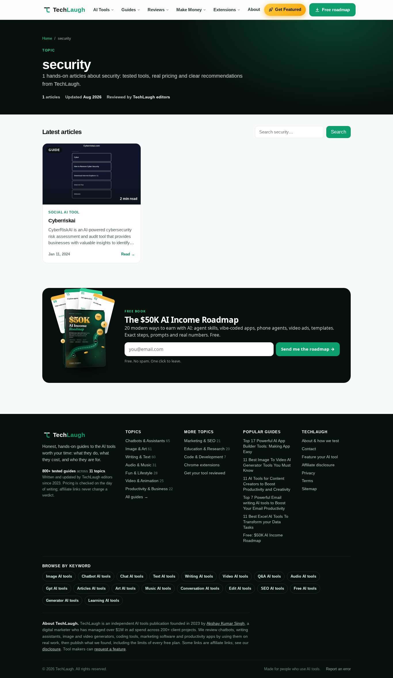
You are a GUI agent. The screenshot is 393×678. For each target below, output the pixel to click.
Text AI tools (164, 576)
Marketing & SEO (202, 440)
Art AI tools (125, 588)
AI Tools (101, 9)
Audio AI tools (303, 576)
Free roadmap (336, 9)
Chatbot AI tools (96, 576)
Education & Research (207, 448)
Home (47, 38)
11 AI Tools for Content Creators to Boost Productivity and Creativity (266, 484)
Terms (307, 480)
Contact (309, 448)
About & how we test (320, 440)
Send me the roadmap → (308, 349)
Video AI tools (235, 576)
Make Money (189, 9)
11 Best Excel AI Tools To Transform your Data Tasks (265, 522)
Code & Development (205, 456)
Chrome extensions (202, 465)
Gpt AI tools (56, 588)
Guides (128, 9)
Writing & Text (140, 456)
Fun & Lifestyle (141, 473)
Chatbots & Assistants (147, 440)
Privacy (308, 473)
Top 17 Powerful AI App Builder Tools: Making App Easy (266, 446)
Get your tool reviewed (204, 473)
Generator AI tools (62, 600)
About (254, 9)
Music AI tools (158, 588)
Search (338, 132)
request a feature (110, 649)
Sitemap (309, 488)
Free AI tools (305, 588)
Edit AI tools (240, 588)
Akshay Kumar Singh (226, 623)
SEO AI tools (272, 588)
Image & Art (138, 448)
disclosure (51, 649)
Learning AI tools (103, 600)
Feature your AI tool (320, 456)
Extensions (224, 9)
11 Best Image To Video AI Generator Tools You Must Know (267, 465)
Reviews (156, 9)
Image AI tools (59, 576)
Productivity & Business (149, 488)
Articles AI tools (91, 588)
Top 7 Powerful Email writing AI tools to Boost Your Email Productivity (264, 503)
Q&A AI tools (269, 576)
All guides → (136, 496)
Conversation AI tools (200, 588)
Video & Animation (144, 480)
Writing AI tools (199, 576)
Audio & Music (141, 465)
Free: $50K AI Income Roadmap (263, 538)
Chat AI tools (131, 576)
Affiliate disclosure (318, 465)
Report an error (338, 669)
